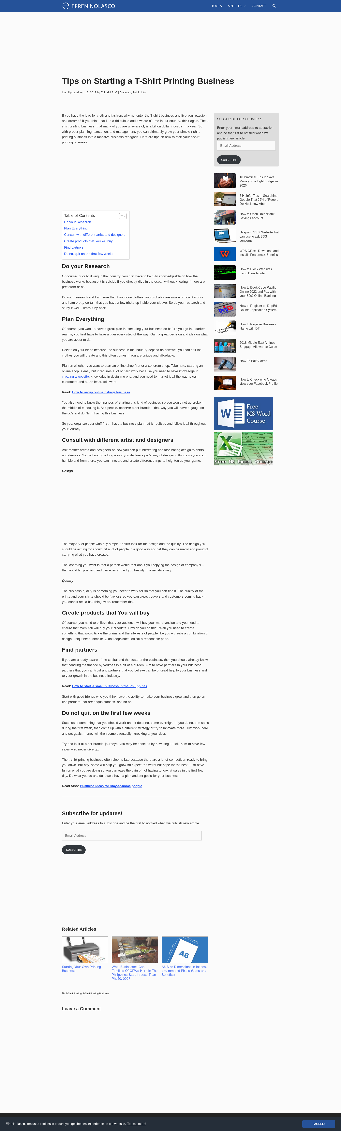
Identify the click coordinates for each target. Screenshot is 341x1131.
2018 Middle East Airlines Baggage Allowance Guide (258, 344)
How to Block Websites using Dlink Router (256, 271)
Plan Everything (75, 228)
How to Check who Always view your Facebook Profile (259, 381)
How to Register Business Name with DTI (258, 326)
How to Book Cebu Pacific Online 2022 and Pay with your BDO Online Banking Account (258, 292)
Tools (217, 6)
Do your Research (77, 222)
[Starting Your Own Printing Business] (85, 949)
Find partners (74, 247)
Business (125, 92)
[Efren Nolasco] (66, 6)
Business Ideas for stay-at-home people (111, 786)
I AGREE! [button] (319, 1123)
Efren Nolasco (93, 6)
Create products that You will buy (88, 241)
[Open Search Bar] (274, 6)
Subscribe (74, 849)
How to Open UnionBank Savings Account (257, 216)
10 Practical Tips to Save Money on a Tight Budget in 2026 (259, 181)
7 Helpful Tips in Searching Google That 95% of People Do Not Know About (259, 200)
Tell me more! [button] (136, 1123)
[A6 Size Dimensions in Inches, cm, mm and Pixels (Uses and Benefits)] (184, 949)
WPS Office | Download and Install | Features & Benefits (259, 253)
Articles (235, 6)
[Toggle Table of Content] (121, 216)
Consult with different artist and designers (95, 235)
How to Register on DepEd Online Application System (258, 308)
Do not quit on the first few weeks (88, 254)
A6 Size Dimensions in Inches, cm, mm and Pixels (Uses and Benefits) (184, 971)
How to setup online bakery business (101, 392)
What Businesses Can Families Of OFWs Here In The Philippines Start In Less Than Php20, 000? (134, 973)
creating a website (75, 376)
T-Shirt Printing (74, 993)
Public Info (139, 92)
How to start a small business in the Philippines (109, 686)
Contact (259, 6)
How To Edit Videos (253, 361)
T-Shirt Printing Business (96, 993)
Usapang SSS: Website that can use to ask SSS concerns (259, 236)
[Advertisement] (170, 43)
